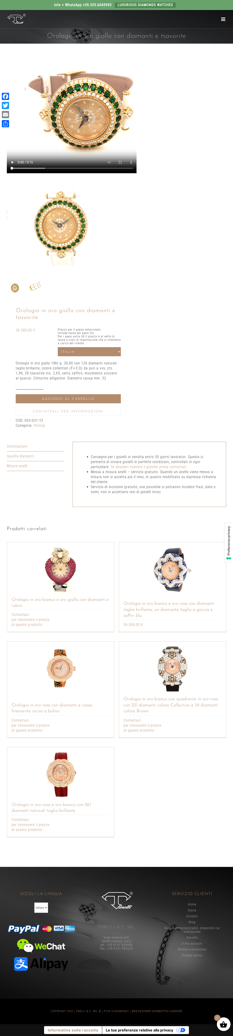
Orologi (39, 425)
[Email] (5, 114)
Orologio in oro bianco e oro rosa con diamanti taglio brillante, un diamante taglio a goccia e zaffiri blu (169, 609)
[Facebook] (5, 96)
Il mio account (192, 943)
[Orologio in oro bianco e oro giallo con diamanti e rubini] (60, 569)
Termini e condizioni (192, 949)
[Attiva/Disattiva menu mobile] (223, 19)
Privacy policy (192, 955)
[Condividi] (5, 123)
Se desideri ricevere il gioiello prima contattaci (149, 467)
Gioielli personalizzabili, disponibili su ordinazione (192, 929)
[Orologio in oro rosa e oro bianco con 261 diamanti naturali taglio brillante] (60, 774)
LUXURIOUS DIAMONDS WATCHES (145, 5)
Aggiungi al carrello (68, 399)
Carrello (192, 937)
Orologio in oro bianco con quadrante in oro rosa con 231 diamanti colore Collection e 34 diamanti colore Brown (171, 705)
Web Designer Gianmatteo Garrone (157, 1011)
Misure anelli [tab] (17, 466)
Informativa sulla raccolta (73, 1030)
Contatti (192, 916)
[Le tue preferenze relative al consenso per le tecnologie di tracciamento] (228, 542)
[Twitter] (5, 105)
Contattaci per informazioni (68, 411)
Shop (192, 922)
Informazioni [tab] (17, 446)
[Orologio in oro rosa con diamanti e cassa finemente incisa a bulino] (60, 669)
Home (192, 904)
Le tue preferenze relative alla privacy (139, 1030)
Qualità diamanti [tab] (20, 456)
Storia (192, 910)
